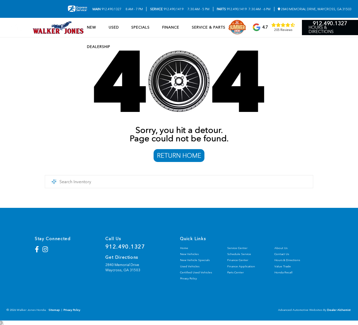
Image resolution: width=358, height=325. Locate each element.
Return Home (179, 155)
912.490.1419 (166, 9)
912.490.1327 (107, 9)
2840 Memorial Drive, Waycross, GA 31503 (315, 9)
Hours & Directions (321, 29)
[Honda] (15, 27)
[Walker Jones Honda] (58, 27)
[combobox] (179, 181)
